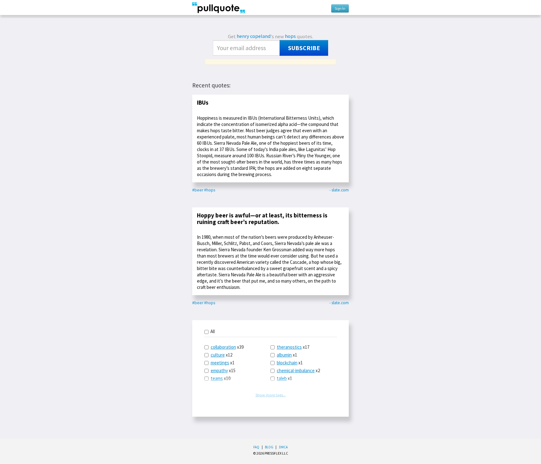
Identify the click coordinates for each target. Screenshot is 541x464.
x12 (221, 355)
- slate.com (339, 190)
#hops (209, 190)
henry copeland (253, 36)
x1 (222, 363)
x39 (227, 347)
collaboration (223, 347)
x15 (223, 370)
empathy (219, 370)
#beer (197, 190)
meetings (220, 363)
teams (217, 378)
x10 (220, 378)
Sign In (340, 8)
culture (218, 355)
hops (290, 36)
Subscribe (304, 48)
